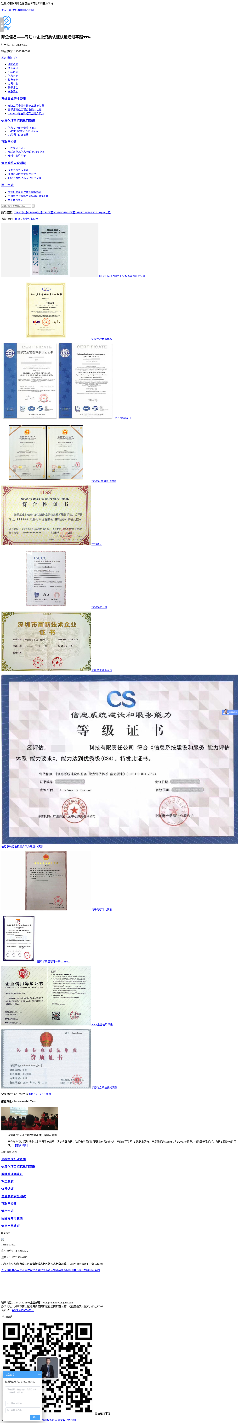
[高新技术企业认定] (46, 670)
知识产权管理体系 (101, 339)
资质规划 (53, 1270)
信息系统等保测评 (18, 170)
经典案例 (13, 79)
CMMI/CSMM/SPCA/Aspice (23, 131)
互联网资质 (9, 142)
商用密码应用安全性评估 (22, 174)
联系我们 (13, 91)
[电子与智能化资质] (46, 909)
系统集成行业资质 (13, 98)
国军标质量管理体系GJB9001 (24, 192)
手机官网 (17, 10)
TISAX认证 (20, 212)
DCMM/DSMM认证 (64, 212)
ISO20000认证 (99, 607)
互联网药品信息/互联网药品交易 (26, 151)
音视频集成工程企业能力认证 (24, 109)
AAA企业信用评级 (102, 1024)
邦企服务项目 (30, 219)
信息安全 (32, 1270)
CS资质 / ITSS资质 (18, 134)
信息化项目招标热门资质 (18, 120)
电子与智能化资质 (101, 909)
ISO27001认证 (123, 418)
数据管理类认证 (12, 1174)
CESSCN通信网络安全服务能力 (26, 113)
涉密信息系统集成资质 (104, 1087)
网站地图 (28, 10)
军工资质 (7, 185)
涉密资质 (13, 64)
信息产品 (13, 76)
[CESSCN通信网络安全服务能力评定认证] (49, 276)
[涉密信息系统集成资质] (46, 1087)
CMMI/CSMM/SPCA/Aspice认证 (93, 212)
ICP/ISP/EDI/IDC (17, 148)
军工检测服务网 (45, 1420)
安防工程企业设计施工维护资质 (26, 105)
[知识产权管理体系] (46, 339)
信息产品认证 (10, 1226)
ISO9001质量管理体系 (103, 481)
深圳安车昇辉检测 (65, 1420)
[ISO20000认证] (46, 607)
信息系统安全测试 (13, 163)
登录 (3, 10)
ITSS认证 (47, 212)
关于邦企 (13, 87)
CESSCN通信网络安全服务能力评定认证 (122, 276)
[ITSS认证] (46, 544)
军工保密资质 (15, 200)
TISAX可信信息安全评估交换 (24, 178)
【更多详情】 (21, 1145)
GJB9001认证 (34, 212)
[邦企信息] (6, 28)
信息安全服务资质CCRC (22, 128)
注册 (9, 10)
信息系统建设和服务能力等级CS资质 (22, 846)
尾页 (48, 1094)
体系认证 (13, 68)
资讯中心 (13, 83)
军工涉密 (22, 1270)
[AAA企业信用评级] (46, 1024)
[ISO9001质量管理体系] (46, 481)
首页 (17, 219)
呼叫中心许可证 (17, 155)
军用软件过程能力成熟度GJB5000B (28, 196)
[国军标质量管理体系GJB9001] (19, 961)
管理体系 (43, 1270)
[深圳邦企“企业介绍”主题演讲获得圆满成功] (29, 1129)
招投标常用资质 (12, 1218)
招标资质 (13, 72)
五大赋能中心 (9, 57)
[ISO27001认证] (58, 418)
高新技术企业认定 (101, 670)
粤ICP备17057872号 (23, 1310)
